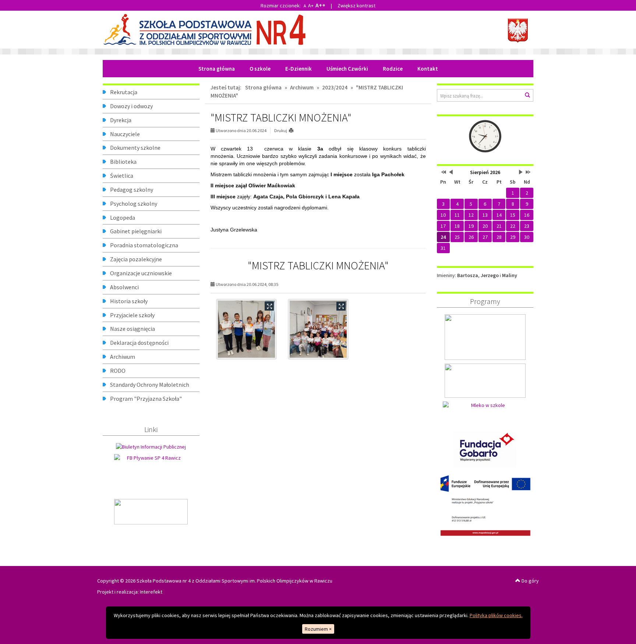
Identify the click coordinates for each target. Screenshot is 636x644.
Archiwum (122, 356)
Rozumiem (318, 629)
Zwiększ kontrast (356, 5)
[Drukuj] (294, 130)
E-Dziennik (298, 68)
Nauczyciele (125, 134)
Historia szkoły (129, 301)
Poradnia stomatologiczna (144, 245)
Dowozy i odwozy (131, 106)
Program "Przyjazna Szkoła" (146, 398)
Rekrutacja (123, 92)
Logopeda (122, 217)
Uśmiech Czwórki (347, 68)
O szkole (260, 68)
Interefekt (151, 591)
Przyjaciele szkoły (132, 315)
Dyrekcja (120, 120)
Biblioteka (123, 161)
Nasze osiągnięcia (132, 328)
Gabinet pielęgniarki (136, 231)
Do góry (529, 580)
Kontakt (427, 68)
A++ (320, 5)
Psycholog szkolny (133, 203)
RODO (118, 370)
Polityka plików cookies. (496, 615)
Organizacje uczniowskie (141, 273)
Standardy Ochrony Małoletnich (149, 384)
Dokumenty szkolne (135, 147)
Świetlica (121, 175)
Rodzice (393, 68)
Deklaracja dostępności (139, 342)
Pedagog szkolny (131, 189)
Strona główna (216, 68)
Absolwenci (124, 287)
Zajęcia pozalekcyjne (136, 259)
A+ (311, 5)
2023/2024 (334, 87)
